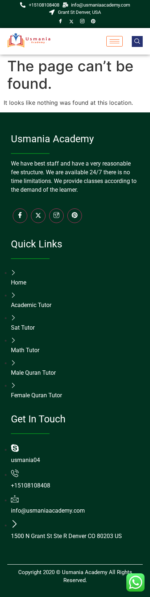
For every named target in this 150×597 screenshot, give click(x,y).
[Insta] (56, 215)
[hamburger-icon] (114, 41)
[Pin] (93, 21)
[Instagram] (82, 21)
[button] (137, 41)
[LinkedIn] (74, 215)
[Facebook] (60, 21)
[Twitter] (71, 21)
